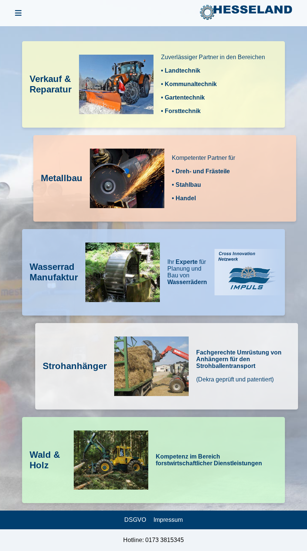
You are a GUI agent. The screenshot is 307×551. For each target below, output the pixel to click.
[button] (153, 84)
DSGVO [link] (135, 520)
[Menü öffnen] (18, 13)
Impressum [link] (168, 520)
